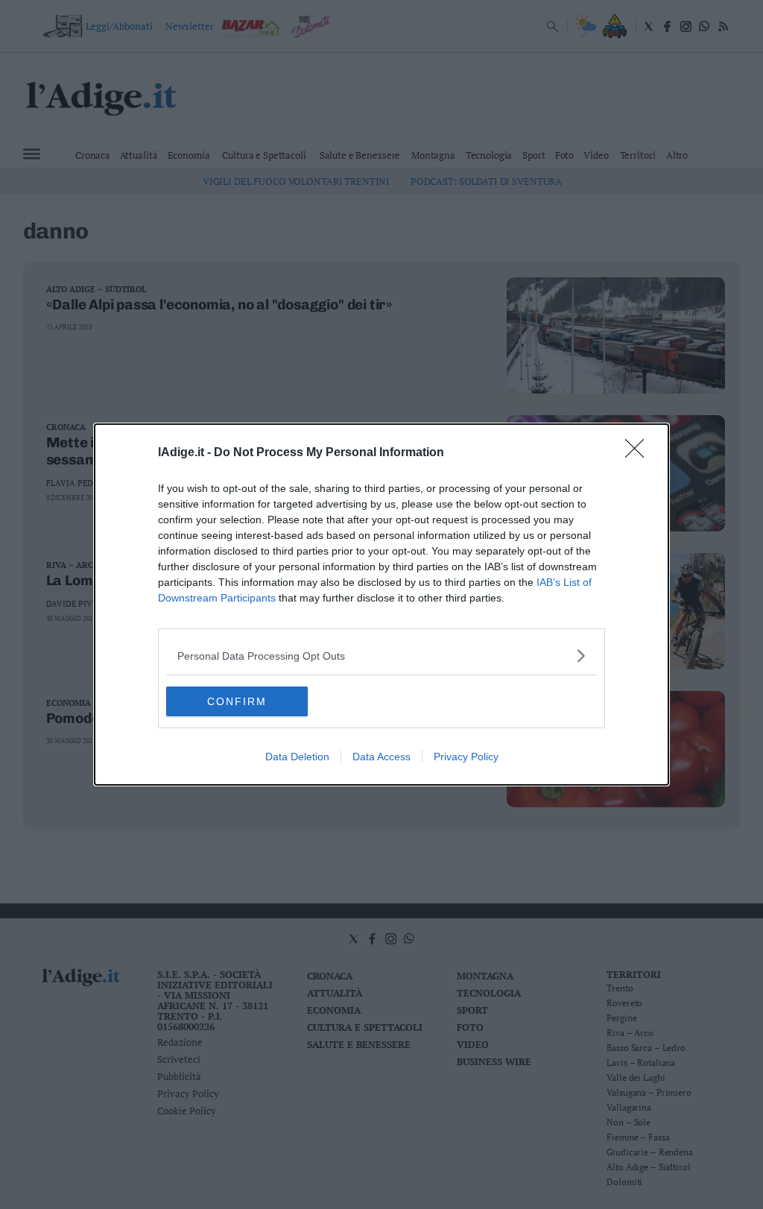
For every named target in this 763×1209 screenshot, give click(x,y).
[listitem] (381, 655)
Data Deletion (297, 757)
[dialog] (381, 604)
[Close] (639, 453)
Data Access (381, 757)
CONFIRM (237, 701)
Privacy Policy (466, 757)
